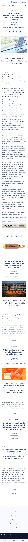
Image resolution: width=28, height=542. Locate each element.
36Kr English (14, 273)
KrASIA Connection (14, 360)
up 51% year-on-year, (10, 94)
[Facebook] (9, 31)
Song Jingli (14, 24)
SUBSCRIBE (24, 2)
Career (14, 531)
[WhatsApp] (20, 31)
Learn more (6, 536)
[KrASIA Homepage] (14, 2)
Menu (14, 540)
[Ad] (14, 246)
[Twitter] (13, 31)
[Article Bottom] (14, 226)
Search (4, 540)
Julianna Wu (14, 435)
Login (23, 540)
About (14, 523)
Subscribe (14, 527)
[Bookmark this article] (25, 28)
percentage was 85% (11, 168)
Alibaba (4, 315)
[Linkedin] (17, 31)
